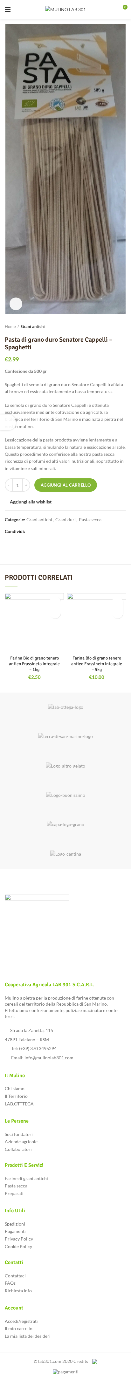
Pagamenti (15, 1231)
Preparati (14, 1193)
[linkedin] (52, 531)
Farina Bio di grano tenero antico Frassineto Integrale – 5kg (96, 663)
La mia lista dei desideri (28, 1336)
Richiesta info (18, 1290)
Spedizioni (15, 1224)
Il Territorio (16, 1096)
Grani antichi (33, 326)
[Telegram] (59, 531)
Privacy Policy (19, 1238)
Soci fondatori (19, 1134)
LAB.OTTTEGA (19, 1103)
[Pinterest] (45, 531)
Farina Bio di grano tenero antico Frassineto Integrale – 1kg (34, 663)
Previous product (110, 326)
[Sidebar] (8, 422)
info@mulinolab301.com (48, 1057)
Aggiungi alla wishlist (31, 502)
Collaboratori (18, 1149)
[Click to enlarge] (16, 303)
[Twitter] (37, 531)
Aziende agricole (21, 1141)
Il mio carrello (18, 1328)
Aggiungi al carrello (66, 485)
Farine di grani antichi (26, 1178)
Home (10, 326)
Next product (123, 326)
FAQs (10, 1283)
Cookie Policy (18, 1246)
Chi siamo (14, 1088)
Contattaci (15, 1275)
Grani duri (65, 519)
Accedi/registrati (21, 1321)
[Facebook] (30, 531)
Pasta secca (90, 519)
